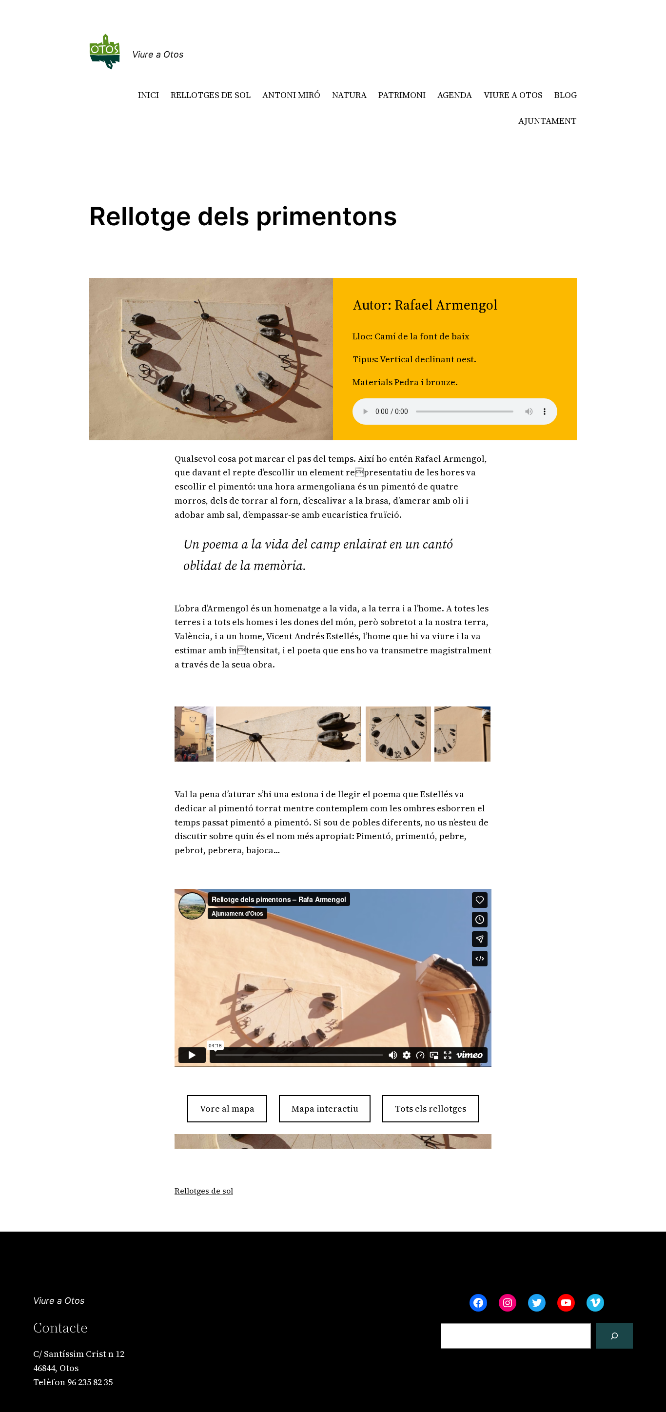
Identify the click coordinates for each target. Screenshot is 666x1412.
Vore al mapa (227, 1108)
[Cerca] (614, 1336)
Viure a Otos (157, 54)
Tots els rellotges (430, 1108)
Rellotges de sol (204, 1190)
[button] (194, 734)
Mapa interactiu (325, 1108)
